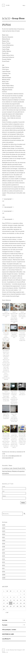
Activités (4, 620)
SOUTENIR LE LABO (8, 634)
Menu (24, 5)
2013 (3, 562)
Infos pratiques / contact (9, 629)
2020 (3, 540)
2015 (3, 556)
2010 (3, 571)
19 (10, 603)
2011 (3, 568)
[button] (6, 310)
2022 (3, 534)
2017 (3, 550)
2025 (3, 525)
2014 (3, 559)
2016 (3, 553)
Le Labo (7, 5)
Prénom (4, 496)
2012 (3, 565)
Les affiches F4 (6, 639)
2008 (3, 578)
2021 (3, 537)
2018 (3, 546)
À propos (4, 625)
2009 (3, 574)
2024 (3, 528)
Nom (3, 491)
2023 (3, 531)
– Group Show (13, 18)
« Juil (7, 612)
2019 (3, 543)
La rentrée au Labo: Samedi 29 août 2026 (13, 468)
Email (3, 486)
